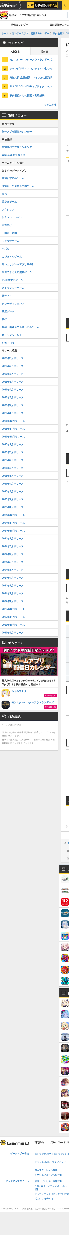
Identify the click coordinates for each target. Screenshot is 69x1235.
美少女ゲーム (9, 201)
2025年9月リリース (13, 444)
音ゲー (5, 319)
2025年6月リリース (13, 468)
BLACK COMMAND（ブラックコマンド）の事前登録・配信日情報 (34, 86)
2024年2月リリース (13, 593)
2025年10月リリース (13, 436)
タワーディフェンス (13, 303)
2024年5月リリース (13, 570)
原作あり (7, 295)
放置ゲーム (8, 311)
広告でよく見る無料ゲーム (17, 272)
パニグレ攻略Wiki (43, 1198)
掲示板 (44, 51)
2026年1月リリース (13, 413)
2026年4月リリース (13, 389)
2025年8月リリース (13, 452)
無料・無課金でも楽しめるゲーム (20, 327)
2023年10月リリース (13, 624)
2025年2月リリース (13, 499)
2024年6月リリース (13, 562)
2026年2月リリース (13, 405)
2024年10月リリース (13, 530)
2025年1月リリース (13, 507)
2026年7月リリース (13, 366)
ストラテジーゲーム (13, 287)
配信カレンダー (19, 24)
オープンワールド (12, 335)
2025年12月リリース (13, 421)
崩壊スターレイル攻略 (46, 1170)
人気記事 (15, 51)
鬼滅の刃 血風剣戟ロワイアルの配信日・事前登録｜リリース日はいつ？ (34, 77)
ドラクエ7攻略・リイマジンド (50, 1162)
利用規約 (39, 1142)
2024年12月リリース (13, 515)
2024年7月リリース (13, 554)
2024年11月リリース (13, 522)
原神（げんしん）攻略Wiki (48, 1181)
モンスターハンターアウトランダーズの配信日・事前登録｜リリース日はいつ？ (34, 59)
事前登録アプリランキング (17, 147)
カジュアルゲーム (12, 256)
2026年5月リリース (13, 381)
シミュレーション (12, 217)
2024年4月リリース (13, 577)
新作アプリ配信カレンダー (17, 131)
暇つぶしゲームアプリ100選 (17, 264)
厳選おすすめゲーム (13, 178)
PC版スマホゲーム (12, 280)
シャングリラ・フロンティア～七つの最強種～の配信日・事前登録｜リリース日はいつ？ (34, 68)
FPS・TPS (8, 342)
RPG (4, 193)
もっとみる (50, 104)
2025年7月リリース (13, 460)
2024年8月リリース (13, 546)
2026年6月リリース (13, 374)
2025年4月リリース (13, 483)
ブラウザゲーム (10, 240)
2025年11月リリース (13, 428)
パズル (5, 248)
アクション (8, 209)
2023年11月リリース (13, 617)
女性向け (7, 225)
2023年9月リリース (13, 632)
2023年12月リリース (13, 609)
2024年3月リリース (13, 585)
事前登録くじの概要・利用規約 (27, 95)
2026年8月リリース (13, 358)
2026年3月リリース (13, 397)
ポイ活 (20, 5)
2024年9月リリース (13, 538)
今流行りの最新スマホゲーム (18, 186)
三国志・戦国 (9, 233)
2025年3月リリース (13, 491)
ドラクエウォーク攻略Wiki (48, 1174)
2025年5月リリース (13, 475)
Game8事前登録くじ (13, 155)
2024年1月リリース (13, 601)
